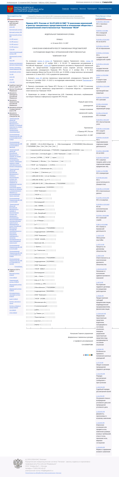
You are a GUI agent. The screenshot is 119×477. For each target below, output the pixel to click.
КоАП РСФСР (13, 299)
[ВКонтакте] (86, 354)
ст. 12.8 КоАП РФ (101, 313)
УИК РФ (12, 77)
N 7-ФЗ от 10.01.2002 (102, 104)
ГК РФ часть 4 (13, 47)
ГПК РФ (11, 49)
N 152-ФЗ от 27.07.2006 (102, 189)
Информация (12, 2)
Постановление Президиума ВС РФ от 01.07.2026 (15, 200)
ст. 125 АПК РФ (100, 447)
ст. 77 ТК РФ (99, 362)
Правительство (105, 9)
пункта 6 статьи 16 (44, 61)
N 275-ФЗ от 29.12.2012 (102, 64)
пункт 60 (39, 78)
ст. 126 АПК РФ (100, 411)
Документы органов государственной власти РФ (15, 109)
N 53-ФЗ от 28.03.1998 (102, 215)
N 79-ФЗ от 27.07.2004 (102, 53)
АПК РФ (12, 27)
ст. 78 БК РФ (99, 296)
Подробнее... (19, 266)
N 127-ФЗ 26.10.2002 (101, 177)
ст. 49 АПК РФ (100, 423)
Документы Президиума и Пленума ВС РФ (14, 114)
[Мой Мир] (92, 354)
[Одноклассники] (90, 354)
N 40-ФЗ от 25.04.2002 (102, 39)
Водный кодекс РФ (15, 32)
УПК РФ (12, 82)
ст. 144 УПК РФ (100, 374)
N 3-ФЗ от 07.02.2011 (102, 113)
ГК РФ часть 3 (13, 44)
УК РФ (11, 79)
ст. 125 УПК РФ (100, 387)
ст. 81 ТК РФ (99, 282)
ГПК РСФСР (13, 277)
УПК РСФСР (13, 313)
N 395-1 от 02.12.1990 (102, 224)
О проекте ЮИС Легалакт (28, 2)
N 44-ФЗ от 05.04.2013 (102, 197)
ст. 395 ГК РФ (100, 255)
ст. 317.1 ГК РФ (100, 244)
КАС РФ (11, 60)
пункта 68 (47, 65)
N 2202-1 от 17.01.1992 (102, 171)
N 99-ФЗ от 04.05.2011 (102, 137)
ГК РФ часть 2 (13, 41)
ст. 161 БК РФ (99, 349)
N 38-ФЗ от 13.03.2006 (102, 97)
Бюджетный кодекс (15, 29)
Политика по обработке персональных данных (43, 473)
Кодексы (74, 9)
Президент (92, 9)
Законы (82, 9)
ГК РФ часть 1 (13, 39)
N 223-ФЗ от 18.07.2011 (102, 157)
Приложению (87, 80)
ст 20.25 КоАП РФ (101, 269)
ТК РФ (11, 74)
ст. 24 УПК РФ (100, 396)
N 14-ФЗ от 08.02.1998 (102, 151)
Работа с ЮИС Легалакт (47, 2)
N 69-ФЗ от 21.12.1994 (102, 30)
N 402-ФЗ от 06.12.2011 (102, 120)
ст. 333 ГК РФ (100, 235)
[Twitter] (88, 354)
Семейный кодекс (15, 72)
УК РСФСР (12, 310)
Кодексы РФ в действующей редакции (13, 23)
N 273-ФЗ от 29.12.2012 (102, 46)
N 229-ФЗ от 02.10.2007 (102, 204)
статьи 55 (89, 61)
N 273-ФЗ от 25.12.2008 (102, 86)
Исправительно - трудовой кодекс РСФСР (14, 294)
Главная (65, 9)
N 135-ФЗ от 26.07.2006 (102, 128)
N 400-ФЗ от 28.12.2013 (102, 21)
